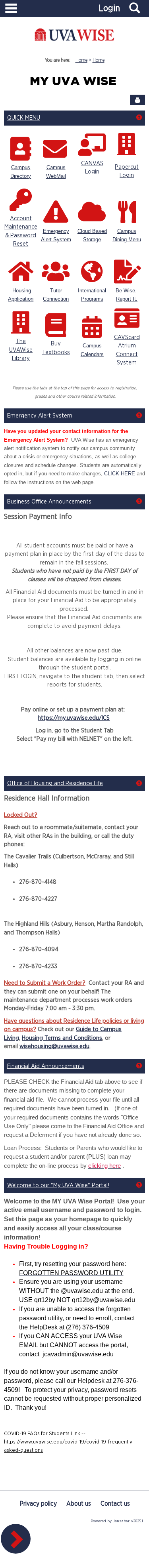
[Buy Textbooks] (56, 325)
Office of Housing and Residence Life (55, 783)
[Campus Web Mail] (55, 148)
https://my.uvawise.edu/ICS (74, 718)
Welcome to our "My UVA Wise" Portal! (58, 1185)
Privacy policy (38, 1504)
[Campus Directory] (21, 148)
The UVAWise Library (21, 349)
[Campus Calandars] (92, 327)
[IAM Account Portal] (21, 199)
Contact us (115, 1504)
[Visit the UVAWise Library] (21, 322)
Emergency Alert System (39, 416)
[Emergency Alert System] (56, 212)
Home (81, 60)
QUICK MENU (23, 118)
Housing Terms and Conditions (62, 1038)
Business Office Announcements (49, 502)
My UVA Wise (73, 81)
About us (78, 1504)
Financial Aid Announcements (45, 1066)
